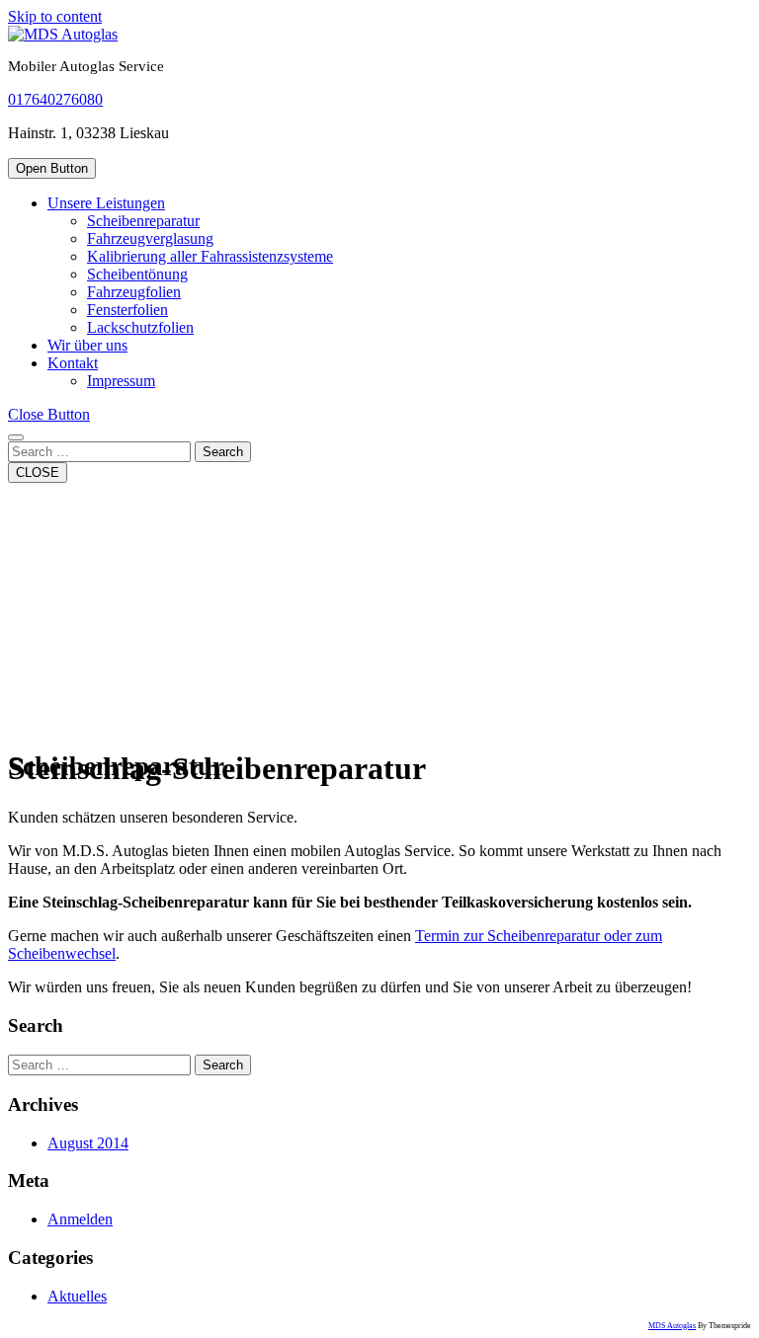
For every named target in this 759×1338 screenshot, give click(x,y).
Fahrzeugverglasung (150, 238)
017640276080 (55, 99)
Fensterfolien (127, 309)
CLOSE (37, 472)
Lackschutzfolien (140, 327)
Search (223, 451)
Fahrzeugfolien (134, 291)
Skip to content (55, 16)
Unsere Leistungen (106, 203)
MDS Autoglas (672, 1325)
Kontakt (72, 362)
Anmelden (80, 1219)
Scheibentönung (137, 274)
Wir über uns (87, 345)
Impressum (121, 380)
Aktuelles (77, 1296)
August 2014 (87, 1143)
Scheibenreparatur (143, 220)
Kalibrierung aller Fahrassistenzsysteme (210, 256)
